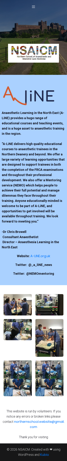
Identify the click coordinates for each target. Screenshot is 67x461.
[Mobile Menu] (34, 7)
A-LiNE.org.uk (40, 256)
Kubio (44, 454)
